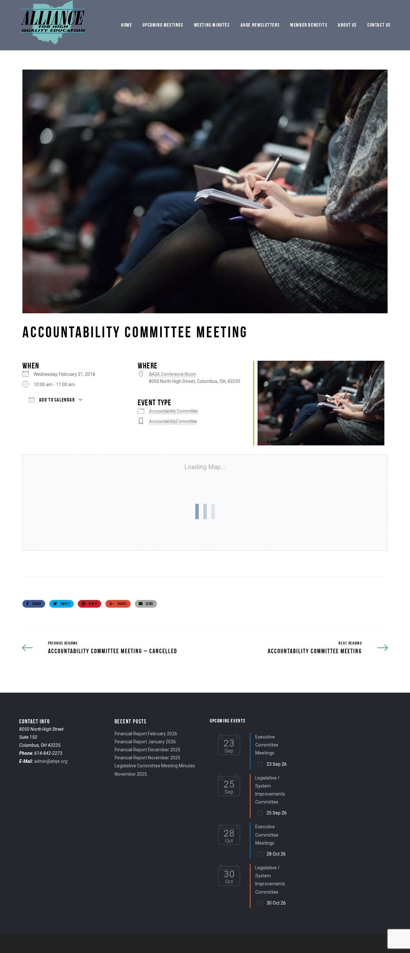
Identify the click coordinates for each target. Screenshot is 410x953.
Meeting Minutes (212, 25)
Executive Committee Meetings (266, 744)
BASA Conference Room (172, 374)
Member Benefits (308, 25)
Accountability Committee (173, 411)
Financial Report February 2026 (146, 733)
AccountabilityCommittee (173, 421)
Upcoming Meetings (163, 25)
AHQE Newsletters (260, 25)
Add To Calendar (56, 399)
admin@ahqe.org (51, 761)
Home (126, 25)
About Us (347, 25)
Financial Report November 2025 (147, 757)
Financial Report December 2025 (147, 749)
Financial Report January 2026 (145, 741)
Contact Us (379, 25)
